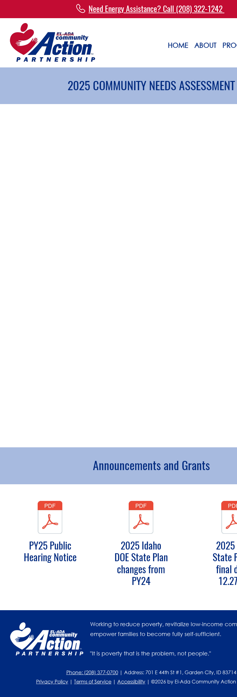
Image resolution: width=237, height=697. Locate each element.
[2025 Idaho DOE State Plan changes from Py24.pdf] (141, 518)
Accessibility (131, 681)
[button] (205, 44)
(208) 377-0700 (101, 672)
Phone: (75, 672)
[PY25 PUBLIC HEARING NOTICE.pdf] (50, 518)
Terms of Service (92, 681)
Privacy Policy (52, 681)
